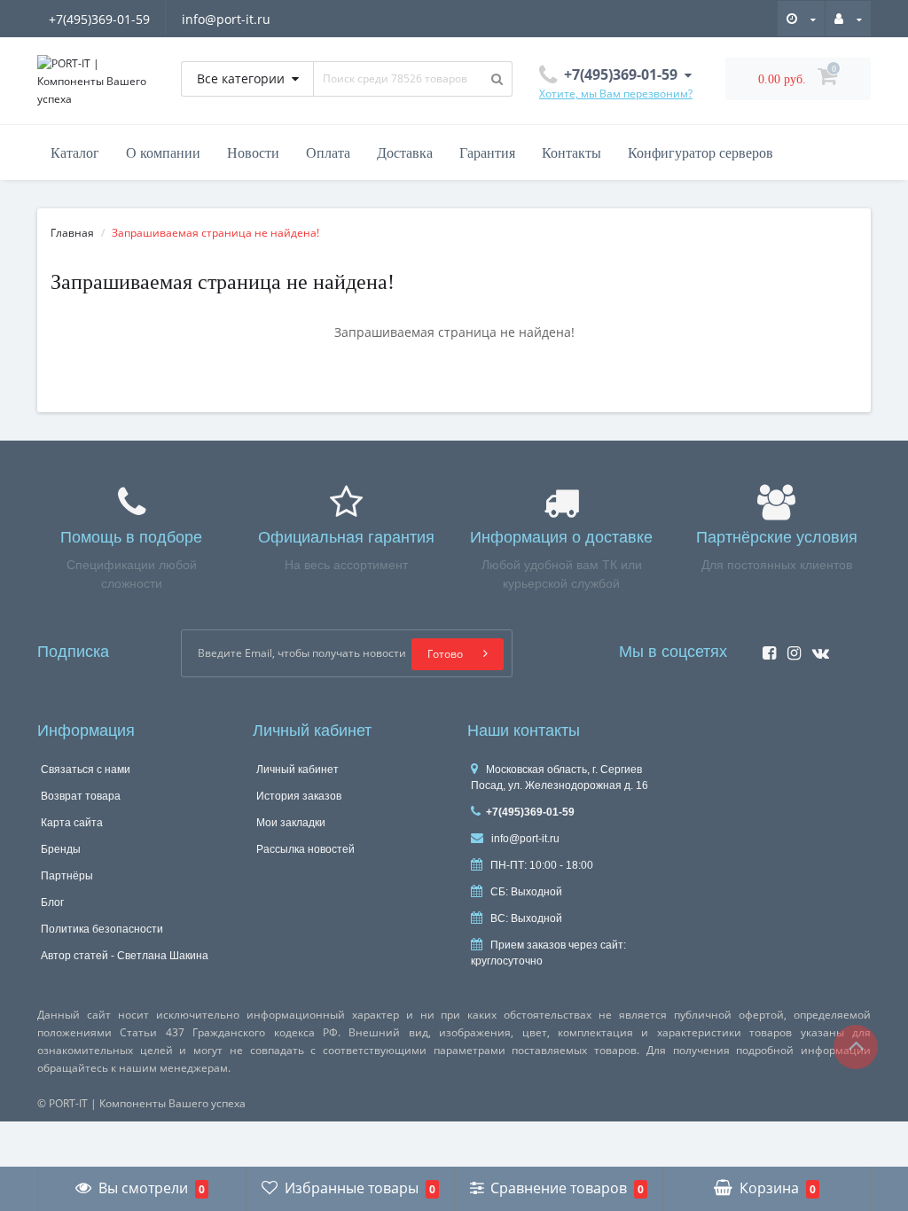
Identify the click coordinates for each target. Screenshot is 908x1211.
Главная (72, 232)
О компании (163, 152)
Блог (52, 902)
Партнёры (67, 876)
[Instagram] (790, 647)
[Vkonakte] (816, 647)
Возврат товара (81, 796)
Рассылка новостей (305, 849)
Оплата (328, 152)
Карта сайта (72, 822)
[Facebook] (765, 647)
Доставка (405, 152)
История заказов (298, 796)
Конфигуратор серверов (700, 152)
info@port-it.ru (226, 19)
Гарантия (487, 152)
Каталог (75, 152)
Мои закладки (290, 822)
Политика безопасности (102, 929)
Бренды (61, 849)
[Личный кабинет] (848, 17)
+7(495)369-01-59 (99, 19)
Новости (253, 152)
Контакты (571, 152)
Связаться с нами (85, 769)
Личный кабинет (297, 769)
